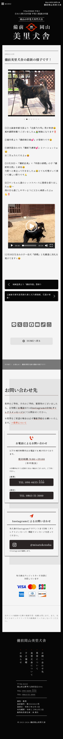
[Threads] (26, 325)
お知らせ (16, 364)
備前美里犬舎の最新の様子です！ (28, 59)
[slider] (29, 245)
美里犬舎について (31, 664)
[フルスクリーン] (51, 245)
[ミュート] (46, 245)
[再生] (11, 245)
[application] (31, 226)
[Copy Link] (43, 325)
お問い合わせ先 (42, 663)
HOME (8, 364)
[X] (20, 325)
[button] (24, 119)
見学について (20, 422)
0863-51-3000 (35, 495)
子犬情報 (26, 658)
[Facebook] (31, 325)
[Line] (14, 325)
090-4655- (34, 482)
